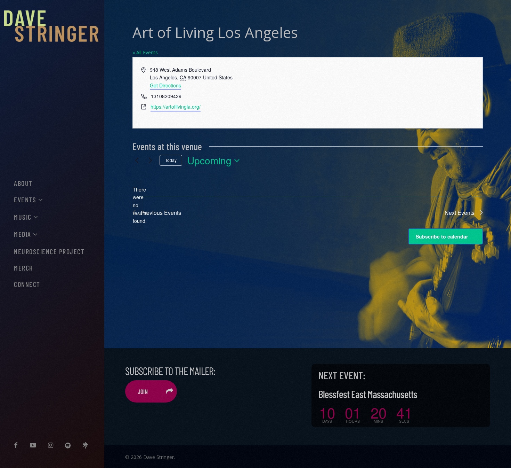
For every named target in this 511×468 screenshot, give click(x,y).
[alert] (138, 205)
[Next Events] (150, 160)
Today (171, 160)
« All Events (145, 52)
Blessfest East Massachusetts (367, 394)
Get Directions (165, 85)
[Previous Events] (136, 160)
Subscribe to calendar (442, 236)
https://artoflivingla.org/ (176, 106)
